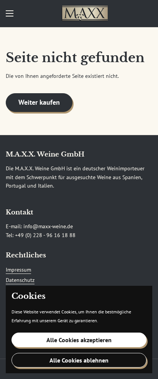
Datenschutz (20, 280)
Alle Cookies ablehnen (79, 360)
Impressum (18, 269)
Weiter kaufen (39, 102)
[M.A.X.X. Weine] (84, 13)
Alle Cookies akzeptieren (79, 340)
